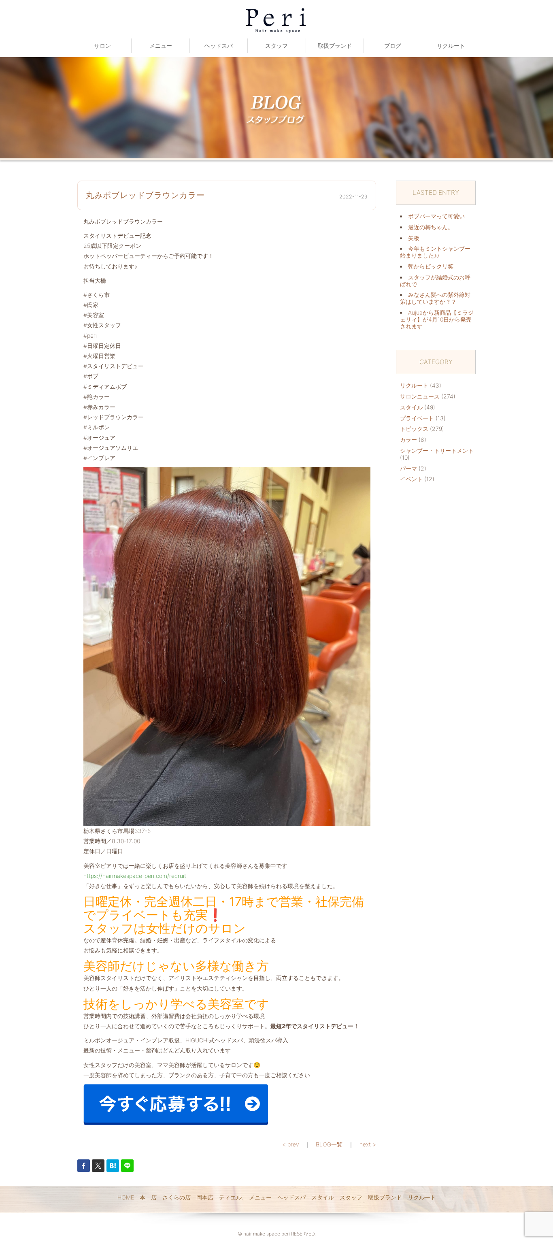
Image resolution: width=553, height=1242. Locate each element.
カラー (408, 439)
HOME (125, 1197)
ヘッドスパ (218, 45)
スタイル (411, 407)
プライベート (417, 418)
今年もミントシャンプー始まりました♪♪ (435, 252)
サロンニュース (420, 396)
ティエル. (231, 1197)
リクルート (451, 45)
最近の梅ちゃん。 (430, 227)
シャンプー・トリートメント (437, 450)
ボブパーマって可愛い (436, 216)
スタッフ (276, 45)
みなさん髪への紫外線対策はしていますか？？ (435, 298)
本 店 (148, 1197)
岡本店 (204, 1197)
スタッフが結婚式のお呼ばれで (435, 281)
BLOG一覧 (329, 1144)
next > (367, 1144)
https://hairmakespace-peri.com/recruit (134, 875)
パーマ (408, 468)
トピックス (414, 428)
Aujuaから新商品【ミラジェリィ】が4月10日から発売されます (437, 319)
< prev (290, 1144)
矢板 (413, 237)
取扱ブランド (335, 45)
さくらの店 (176, 1197)
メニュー (160, 45)
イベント (411, 478)
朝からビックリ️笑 (430, 266)
